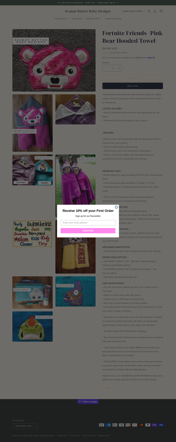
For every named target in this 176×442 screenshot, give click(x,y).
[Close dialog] (116, 207)
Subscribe (88, 230)
